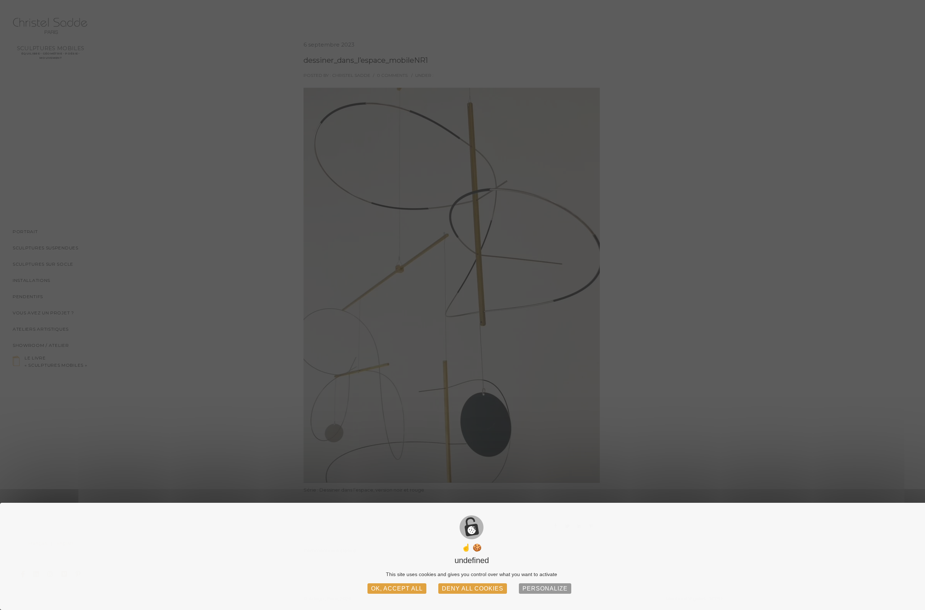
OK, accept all (397, 588)
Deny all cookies (472, 588)
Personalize (545, 588)
